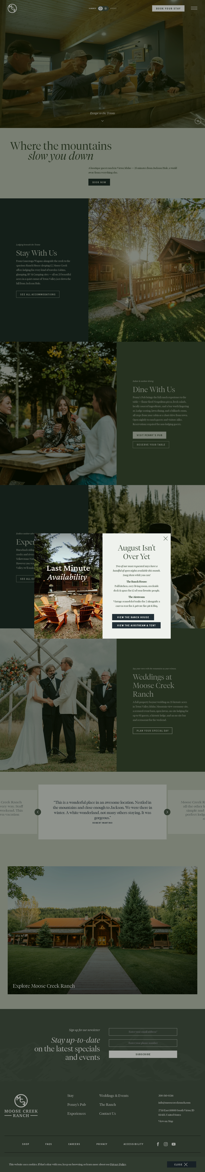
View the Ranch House (133, 617)
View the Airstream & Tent (136, 625)
